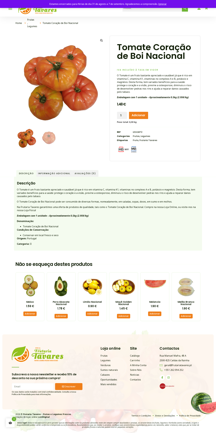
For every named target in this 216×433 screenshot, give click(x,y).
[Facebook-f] (162, 377)
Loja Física (29, 210)
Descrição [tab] (26, 173)
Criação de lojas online (32, 417)
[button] (101, 40)
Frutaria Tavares (148, 140)
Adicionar (138, 115)
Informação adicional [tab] (54, 173)
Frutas (30, 19)
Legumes (32, 26)
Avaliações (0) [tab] (85, 173)
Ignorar (162, 4)
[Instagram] (168, 377)
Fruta (135, 140)
